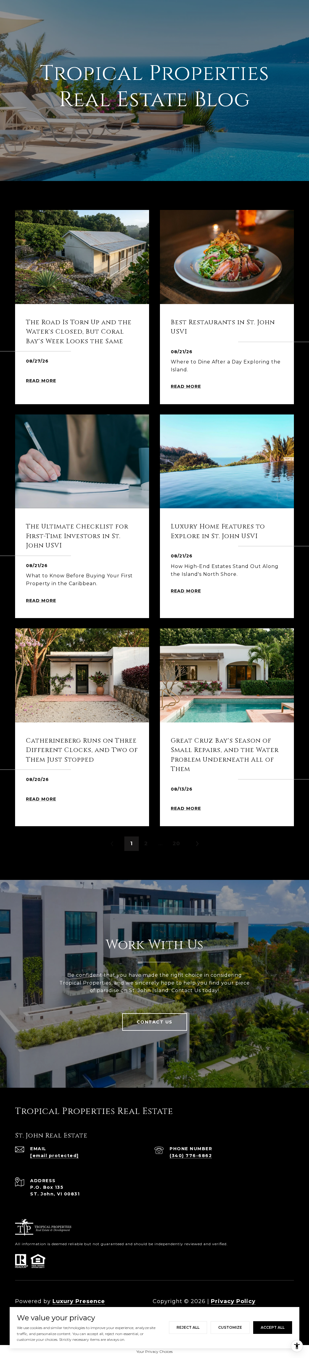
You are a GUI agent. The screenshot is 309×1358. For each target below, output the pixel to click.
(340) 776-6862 (191, 1155)
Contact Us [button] (155, 1022)
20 (176, 843)
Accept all (273, 1327)
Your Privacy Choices (154, 1351)
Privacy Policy (233, 1301)
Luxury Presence (79, 1301)
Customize (230, 1327)
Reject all (188, 1327)
